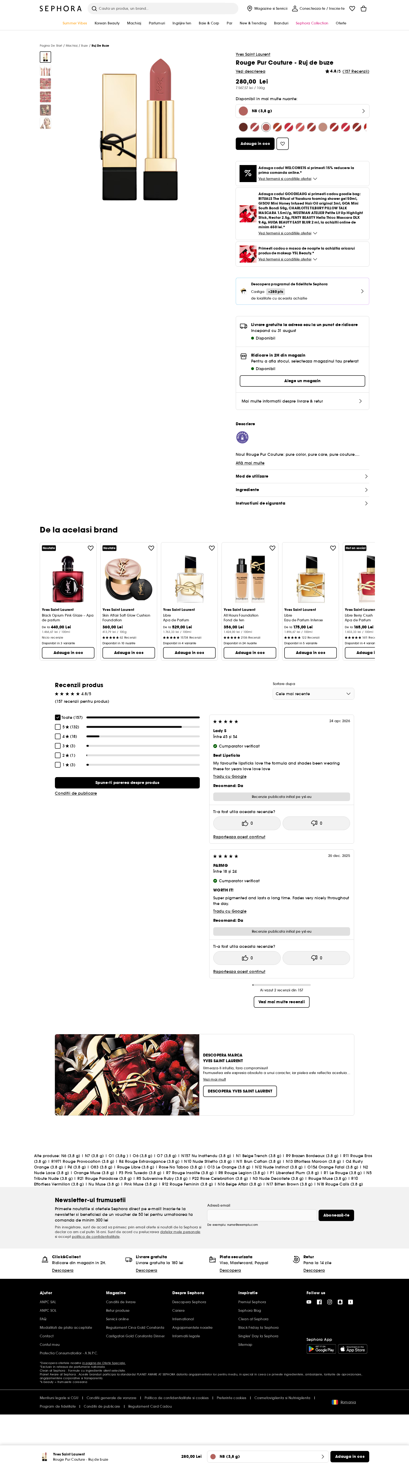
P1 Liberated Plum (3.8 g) (294, 1172)
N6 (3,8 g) (70, 1155)
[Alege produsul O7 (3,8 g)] (300, 127)
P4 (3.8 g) (77, 1167)
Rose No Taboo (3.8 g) (180, 1167)
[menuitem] (266, 8)
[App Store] (352, 1349)
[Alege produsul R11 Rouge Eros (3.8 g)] (345, 127)
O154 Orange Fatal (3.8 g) (332, 1167)
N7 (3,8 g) (94, 1155)
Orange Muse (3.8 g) (94, 1172)
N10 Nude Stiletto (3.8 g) (207, 1161)
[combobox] (313, 693)
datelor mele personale (180, 1232)
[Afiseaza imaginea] (45, 57)
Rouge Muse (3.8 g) (327, 1178)
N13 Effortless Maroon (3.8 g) (313, 1161)
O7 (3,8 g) (166, 1155)
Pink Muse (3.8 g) (140, 1184)
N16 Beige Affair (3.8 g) (240, 1184)
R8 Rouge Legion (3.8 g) (241, 1172)
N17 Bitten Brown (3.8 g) (290, 1184)
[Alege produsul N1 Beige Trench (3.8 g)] (323, 127)
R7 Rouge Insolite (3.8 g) (190, 1172)
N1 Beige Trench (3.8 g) (258, 1155)
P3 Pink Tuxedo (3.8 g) (140, 1172)
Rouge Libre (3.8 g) (135, 1167)
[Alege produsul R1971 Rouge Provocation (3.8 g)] (357, 127)
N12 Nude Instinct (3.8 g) (279, 1167)
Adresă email (218, 1205)
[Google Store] (321, 1349)
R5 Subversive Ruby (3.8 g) (162, 1178)
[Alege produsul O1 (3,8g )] (277, 127)
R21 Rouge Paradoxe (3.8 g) (104, 1178)
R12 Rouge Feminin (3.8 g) (187, 1184)
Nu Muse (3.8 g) (104, 1184)
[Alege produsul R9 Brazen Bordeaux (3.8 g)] (334, 127)
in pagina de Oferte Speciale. (104, 1363)
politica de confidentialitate (96, 1237)
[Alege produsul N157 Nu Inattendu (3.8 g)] (311, 127)
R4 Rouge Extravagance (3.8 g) (149, 1161)
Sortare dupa (284, 684)
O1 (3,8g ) (118, 1155)
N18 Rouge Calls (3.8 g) (340, 1184)
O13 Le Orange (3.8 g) (228, 1167)
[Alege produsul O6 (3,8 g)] (288, 127)
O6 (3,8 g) (142, 1155)
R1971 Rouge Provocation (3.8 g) (82, 1161)
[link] (127, 782)
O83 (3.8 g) (101, 1167)
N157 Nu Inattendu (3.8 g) (206, 1155)
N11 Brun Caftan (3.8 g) (258, 1161)
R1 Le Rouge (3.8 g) (343, 1172)
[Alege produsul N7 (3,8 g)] (254, 127)
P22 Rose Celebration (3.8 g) (220, 1178)
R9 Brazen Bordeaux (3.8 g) (312, 1155)
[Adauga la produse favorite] (90, 548)
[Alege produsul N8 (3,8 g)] (266, 127)
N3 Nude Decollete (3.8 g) (278, 1178)
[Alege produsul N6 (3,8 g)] (243, 127)
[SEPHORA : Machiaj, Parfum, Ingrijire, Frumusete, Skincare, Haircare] (61, 8)
